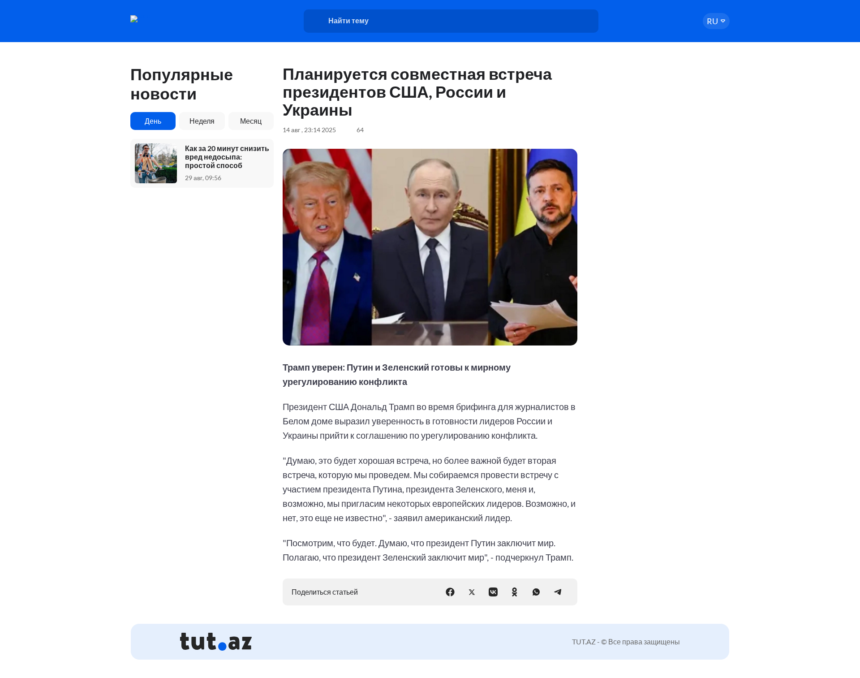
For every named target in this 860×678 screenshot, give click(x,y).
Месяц (251, 121)
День (153, 121)
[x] (471, 592)
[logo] (164, 18)
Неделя (202, 121)
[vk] (493, 592)
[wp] (536, 592)
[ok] (514, 592)
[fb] (450, 592)
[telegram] (557, 592)
